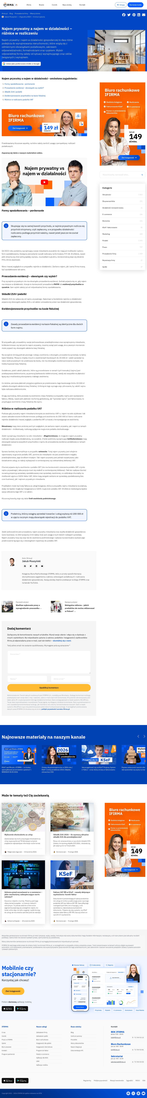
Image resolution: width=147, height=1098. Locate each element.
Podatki (105, 241)
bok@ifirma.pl (116, 1037)
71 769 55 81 (139, 1050)
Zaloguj (122, 5)
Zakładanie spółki (42, 1036)
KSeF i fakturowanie (109, 227)
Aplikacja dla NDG (42, 1058)
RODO (138, 1081)
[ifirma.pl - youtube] (143, 1093)
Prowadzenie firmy (109, 254)
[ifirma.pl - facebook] (128, 1093)
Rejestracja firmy (108, 260)
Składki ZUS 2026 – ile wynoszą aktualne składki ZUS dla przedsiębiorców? (71, 835)
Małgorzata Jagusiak (14, 852)
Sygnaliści (129, 1081)
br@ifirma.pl (115, 1050)
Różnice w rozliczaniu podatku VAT (19, 99)
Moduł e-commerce (42, 1054)
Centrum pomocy (76, 1036)
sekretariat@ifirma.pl (118, 1062)
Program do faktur (42, 1050)
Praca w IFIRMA (7, 1040)
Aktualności (106, 195)
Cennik (4, 1036)
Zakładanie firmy (41, 1032)
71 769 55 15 (139, 1037)
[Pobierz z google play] (21, 1008)
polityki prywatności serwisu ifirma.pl (55, 709)
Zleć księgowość (13, 991)
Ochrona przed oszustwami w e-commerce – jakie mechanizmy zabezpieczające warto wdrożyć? (23, 894)
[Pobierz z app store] (8, 1008)
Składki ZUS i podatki (13, 92)
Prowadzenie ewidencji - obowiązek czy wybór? (24, 88)
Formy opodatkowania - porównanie (20, 84)
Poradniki (74, 1040)
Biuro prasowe (6, 1047)
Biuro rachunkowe (42, 1040)
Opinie (4, 1043)
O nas (4, 1032)
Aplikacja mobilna (42, 1065)
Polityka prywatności (100, 1081)
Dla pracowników (108, 201)
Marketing (106, 234)
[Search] (142, 174)
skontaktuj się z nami (62, 640)
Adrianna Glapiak (13, 921)
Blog (72, 1032)
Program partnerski (8, 1054)
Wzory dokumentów (77, 1043)
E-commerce (107, 214)
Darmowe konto (135, 5)
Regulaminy (87, 1081)
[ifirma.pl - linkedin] (138, 1093)
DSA (144, 1081)
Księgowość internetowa (44, 1047)
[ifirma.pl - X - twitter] (133, 1093)
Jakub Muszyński (11, 17)
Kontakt (4, 1050)
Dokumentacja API (77, 1050)
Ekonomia (106, 221)
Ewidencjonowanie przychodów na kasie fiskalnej (25, 96)
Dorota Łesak (61, 852)
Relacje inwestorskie (117, 1081)
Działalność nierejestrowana (112, 208)
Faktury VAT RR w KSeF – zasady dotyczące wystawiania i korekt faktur (71, 893)
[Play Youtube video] (44, 182)
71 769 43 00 (139, 1062)
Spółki (104, 267)
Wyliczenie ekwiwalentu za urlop (18, 834)
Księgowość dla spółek (43, 1043)
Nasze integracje (76, 1047)
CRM (37, 1061)
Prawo (104, 247)
